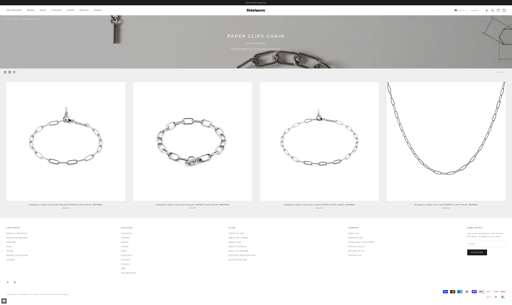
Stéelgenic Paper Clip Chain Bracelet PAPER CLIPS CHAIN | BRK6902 (192, 205)
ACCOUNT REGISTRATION (242, 255)
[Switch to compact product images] (14, 72)
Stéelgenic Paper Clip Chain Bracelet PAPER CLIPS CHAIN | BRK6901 (65, 205)
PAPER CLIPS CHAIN (30, 19)
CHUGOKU (126, 255)
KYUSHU (125, 264)
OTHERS (10, 260)
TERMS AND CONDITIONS (361, 242)
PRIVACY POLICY (356, 246)
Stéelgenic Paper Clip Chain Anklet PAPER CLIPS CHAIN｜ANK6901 (319, 205)
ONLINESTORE (14, 10)
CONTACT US (355, 255)
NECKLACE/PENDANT (17, 238)
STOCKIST (57, 10)
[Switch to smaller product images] (10, 72)
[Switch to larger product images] (5, 72)
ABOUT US (353, 233)
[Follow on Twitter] (7, 282)
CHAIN (9, 251)
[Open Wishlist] (4, 301)
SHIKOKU (126, 260)
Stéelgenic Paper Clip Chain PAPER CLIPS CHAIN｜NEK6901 (446, 205)
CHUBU (125, 246)
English (474, 10)
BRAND (31, 10)
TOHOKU (125, 238)
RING (9, 246)
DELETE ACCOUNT (238, 260)
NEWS (43, 10)
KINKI (124, 251)
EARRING (11, 242)
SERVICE (84, 10)
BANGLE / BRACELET (16, 233)
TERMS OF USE (236, 233)
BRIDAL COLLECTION (17, 255)
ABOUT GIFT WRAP (238, 238)
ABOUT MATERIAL (238, 246)
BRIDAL (98, 10)
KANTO (124, 242)
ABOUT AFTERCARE (238, 251)
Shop (17, 19)
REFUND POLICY (356, 251)
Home (8, 19)
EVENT (70, 10)
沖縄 (123, 268)
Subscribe (477, 252)
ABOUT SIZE (235, 242)
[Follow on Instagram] (14, 282)
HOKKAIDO (126, 233)
